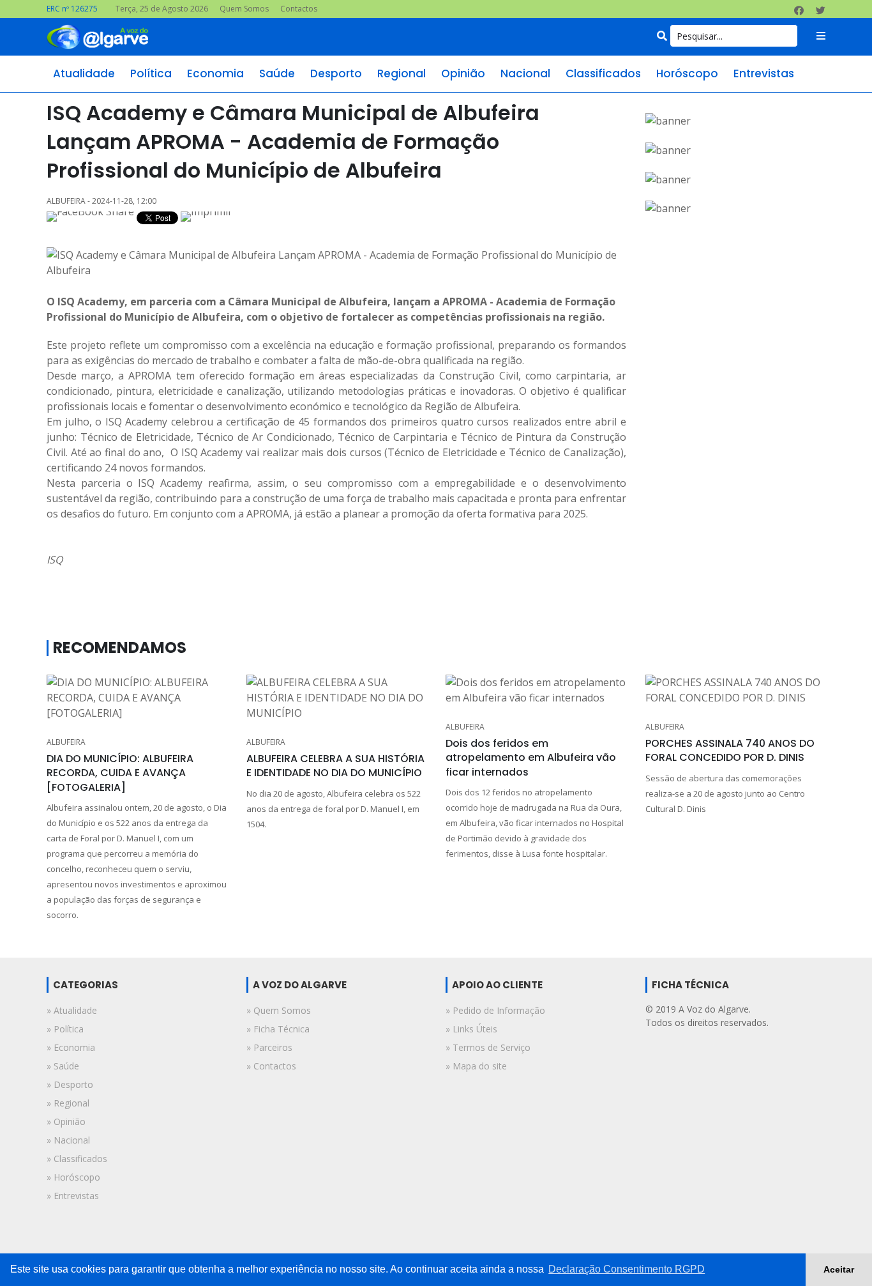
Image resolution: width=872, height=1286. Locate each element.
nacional (525, 73)
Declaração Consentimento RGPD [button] (626, 1269)
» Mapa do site (476, 1066)
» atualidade (72, 1010)
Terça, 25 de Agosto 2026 (162, 8)
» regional (68, 1103)
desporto (336, 73)
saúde (277, 73)
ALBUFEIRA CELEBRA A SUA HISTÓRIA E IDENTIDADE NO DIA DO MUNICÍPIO (335, 765)
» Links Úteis (471, 1029)
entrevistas (763, 73)
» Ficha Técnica (278, 1029)
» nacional (68, 1140)
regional (401, 73)
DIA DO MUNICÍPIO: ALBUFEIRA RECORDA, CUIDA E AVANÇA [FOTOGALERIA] (120, 773)
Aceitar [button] (838, 1269)
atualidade (84, 73)
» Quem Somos (278, 1010)
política (151, 73)
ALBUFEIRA (66, 742)
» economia (71, 1047)
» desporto (70, 1084)
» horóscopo (73, 1177)
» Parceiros (269, 1047)
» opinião (66, 1121)
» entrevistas (73, 1196)
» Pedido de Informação (495, 1010)
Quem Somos (244, 8)
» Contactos (271, 1066)
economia (215, 73)
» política (65, 1029)
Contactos (298, 8)
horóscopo (687, 73)
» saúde (63, 1066)
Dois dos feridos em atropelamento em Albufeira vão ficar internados (531, 757)
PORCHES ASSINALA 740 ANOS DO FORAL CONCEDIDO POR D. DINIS (730, 750)
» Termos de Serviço (488, 1047)
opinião (463, 73)
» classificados (77, 1158)
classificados (603, 73)
